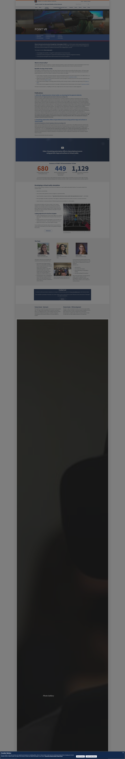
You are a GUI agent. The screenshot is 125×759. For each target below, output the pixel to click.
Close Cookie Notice (91, 756)
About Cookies (80, 756)
